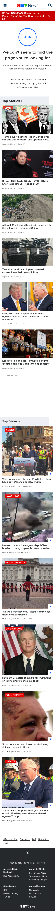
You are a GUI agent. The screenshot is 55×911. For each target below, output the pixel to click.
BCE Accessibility (11, 876)
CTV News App (10, 839)
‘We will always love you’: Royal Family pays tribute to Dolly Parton (26, 613)
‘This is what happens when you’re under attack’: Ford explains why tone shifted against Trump (25, 813)
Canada (20, 79)
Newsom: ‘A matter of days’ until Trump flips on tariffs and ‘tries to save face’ (26, 679)
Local (11, 79)
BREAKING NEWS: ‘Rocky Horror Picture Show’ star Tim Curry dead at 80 (25, 182)
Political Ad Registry (38, 879)
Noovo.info (34, 890)
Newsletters (43, 839)
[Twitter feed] (27, 853)
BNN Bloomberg (10, 893)
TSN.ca (6, 897)
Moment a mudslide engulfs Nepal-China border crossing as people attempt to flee (26, 547)
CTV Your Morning (17, 83)
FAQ (34, 839)
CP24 (5, 890)
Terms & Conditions (38, 876)
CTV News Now (24, 87)
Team (5, 843)
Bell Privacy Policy (37, 873)
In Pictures (39, 79)
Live (36, 87)
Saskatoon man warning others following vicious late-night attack (25, 746)
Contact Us (25, 839)
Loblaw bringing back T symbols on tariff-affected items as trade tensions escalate (26, 362)
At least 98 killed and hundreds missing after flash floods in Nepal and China (27, 226)
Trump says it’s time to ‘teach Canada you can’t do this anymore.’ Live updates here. (26, 138)
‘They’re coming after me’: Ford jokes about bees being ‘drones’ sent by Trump (27, 480)
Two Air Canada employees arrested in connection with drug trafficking (24, 271)
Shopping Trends (36, 83)
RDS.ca (32, 897)
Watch (29, 79)
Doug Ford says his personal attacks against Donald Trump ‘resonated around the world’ (25, 316)
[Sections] (5, 5)
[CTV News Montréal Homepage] (27, 5)
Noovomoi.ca (35, 893)
